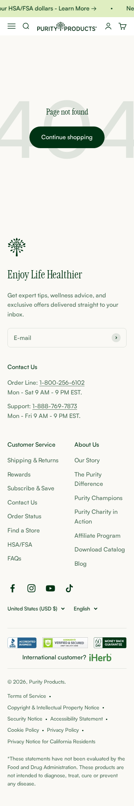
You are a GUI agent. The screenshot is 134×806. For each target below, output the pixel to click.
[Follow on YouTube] (50, 588)
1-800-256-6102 (61, 382)
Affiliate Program (97, 535)
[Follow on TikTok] (69, 588)
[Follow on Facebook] (12, 588)
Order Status (24, 516)
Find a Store (23, 530)
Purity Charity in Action (96, 516)
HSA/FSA (19, 544)
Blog (80, 563)
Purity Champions (98, 498)
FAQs (14, 558)
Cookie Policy (23, 730)
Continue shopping (67, 137)
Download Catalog (99, 549)
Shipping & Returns (32, 460)
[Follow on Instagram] (31, 588)
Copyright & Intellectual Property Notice (53, 707)
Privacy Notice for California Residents (51, 741)
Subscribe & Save (30, 488)
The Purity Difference (88, 479)
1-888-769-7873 (54, 406)
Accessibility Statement (76, 718)
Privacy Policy (63, 730)
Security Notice (24, 718)
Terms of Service (26, 696)
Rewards (19, 474)
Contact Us (22, 502)
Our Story (87, 460)
